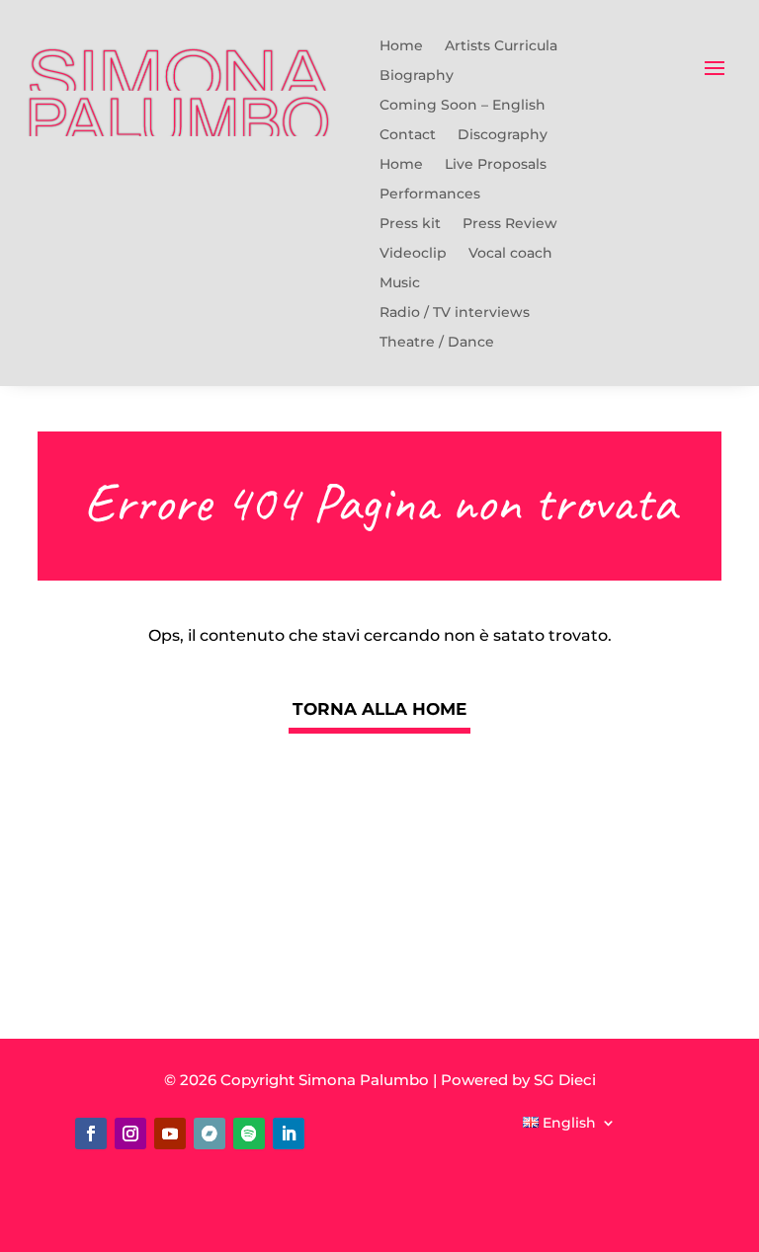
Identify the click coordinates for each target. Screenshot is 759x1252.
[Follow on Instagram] (130, 1133)
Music (400, 283)
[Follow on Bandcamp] (209, 1133)
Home (401, 46)
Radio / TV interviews (455, 313)
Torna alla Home (379, 709)
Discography (503, 135)
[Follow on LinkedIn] (288, 1133)
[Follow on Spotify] (249, 1133)
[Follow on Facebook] (91, 1133)
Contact (408, 135)
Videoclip (413, 254)
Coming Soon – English (463, 106)
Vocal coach (510, 254)
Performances (430, 194)
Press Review (510, 224)
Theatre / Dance (437, 343)
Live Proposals (496, 165)
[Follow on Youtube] (170, 1133)
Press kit (410, 224)
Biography (417, 76)
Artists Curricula (501, 46)
